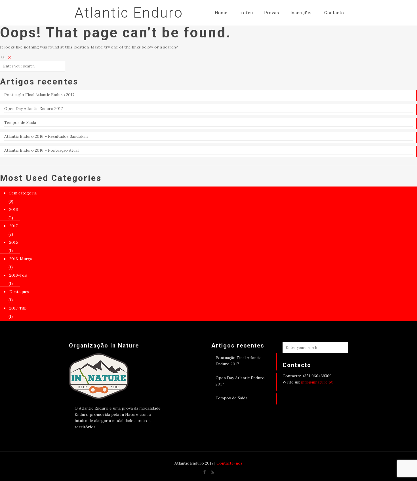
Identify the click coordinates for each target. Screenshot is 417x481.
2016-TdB (18, 275)
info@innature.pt (317, 382)
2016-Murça (20, 258)
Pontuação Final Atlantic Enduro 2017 (39, 94)
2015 (13, 242)
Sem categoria (23, 193)
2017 (13, 225)
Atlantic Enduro (129, 13)
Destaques (19, 291)
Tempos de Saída (20, 122)
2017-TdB (18, 308)
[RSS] (212, 472)
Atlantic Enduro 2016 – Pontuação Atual (41, 150)
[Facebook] (205, 472)
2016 (13, 209)
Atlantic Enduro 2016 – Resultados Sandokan (46, 136)
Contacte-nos (229, 463)
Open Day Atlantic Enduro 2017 (33, 108)
